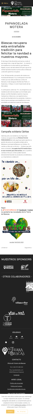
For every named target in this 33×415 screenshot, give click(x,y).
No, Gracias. (21, 411)
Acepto (10, 411)
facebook (22, 210)
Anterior (5, 247)
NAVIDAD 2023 (19, 242)
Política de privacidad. (16, 383)
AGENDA (16, 31)
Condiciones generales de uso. (16, 389)
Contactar (16, 375)
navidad (12, 242)
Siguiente (28, 247)
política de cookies (20, 405)
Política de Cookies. (16, 386)
